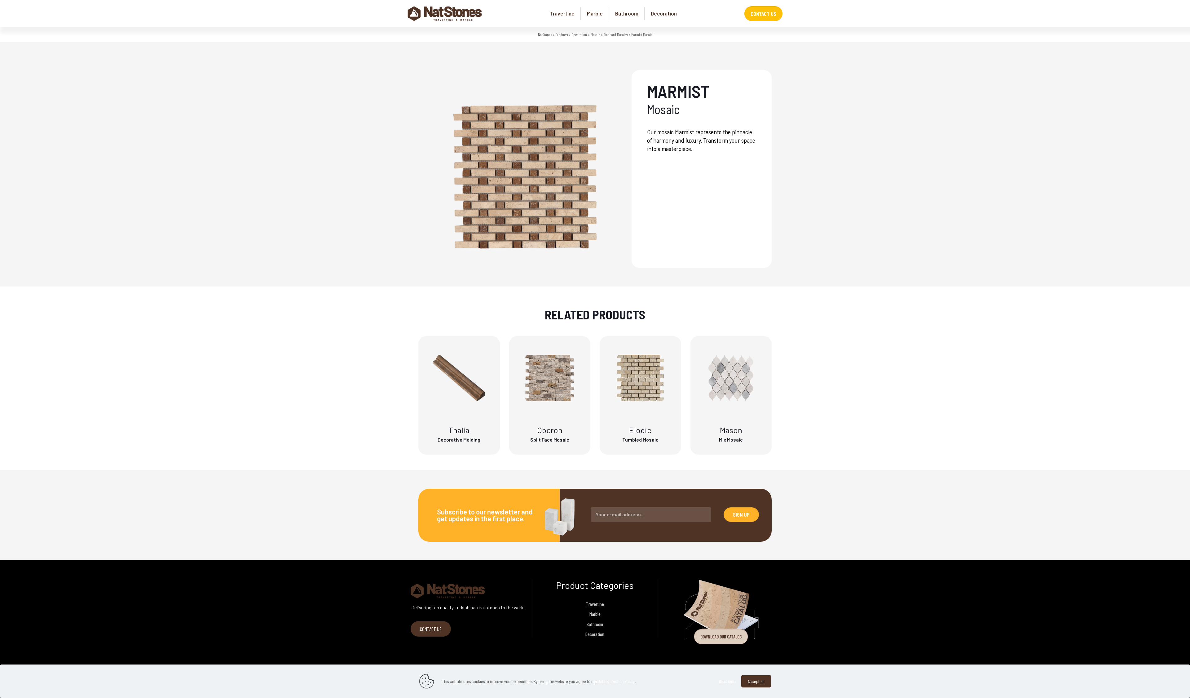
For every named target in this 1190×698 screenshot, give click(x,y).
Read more (728, 681)
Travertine (595, 604)
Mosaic (595, 34)
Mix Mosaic (731, 439)
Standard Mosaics (616, 34)
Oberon (549, 430)
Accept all (756, 681)
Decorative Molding (459, 439)
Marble (595, 614)
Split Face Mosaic (549, 439)
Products (562, 34)
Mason (731, 430)
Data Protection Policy (616, 681)
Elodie (640, 430)
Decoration (579, 34)
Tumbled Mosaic (640, 439)
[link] (721, 609)
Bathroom (595, 624)
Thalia (458, 430)
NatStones (545, 34)
